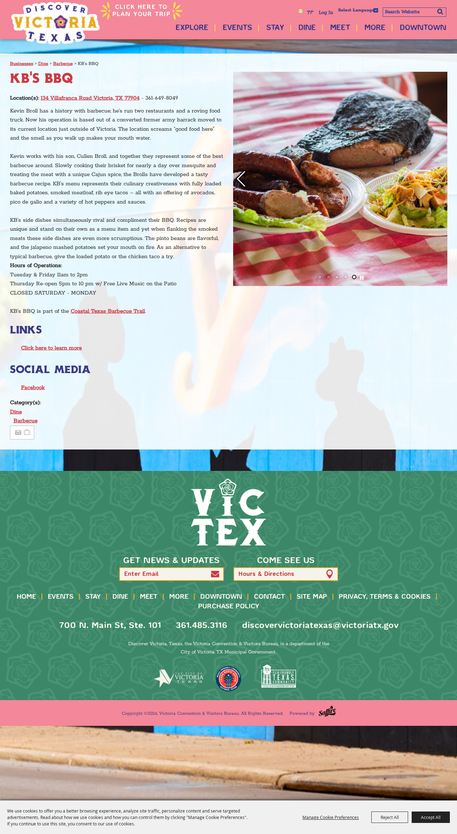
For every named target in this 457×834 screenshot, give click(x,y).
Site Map (312, 597)
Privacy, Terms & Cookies (385, 597)
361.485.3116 (201, 626)
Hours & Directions (266, 574)
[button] (439, 179)
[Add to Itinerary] (27, 432)
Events (237, 28)
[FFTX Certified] (278, 676)
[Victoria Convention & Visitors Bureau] (55, 23)
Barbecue (63, 63)
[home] (228, 512)
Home (26, 597)
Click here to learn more (51, 348)
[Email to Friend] (18, 432)
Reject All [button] (390, 817)
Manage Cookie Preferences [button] (330, 817)
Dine (307, 28)
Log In (326, 13)
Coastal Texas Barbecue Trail (108, 311)
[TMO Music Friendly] (228, 678)
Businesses (21, 63)
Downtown (423, 28)
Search (440, 11)
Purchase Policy (228, 606)
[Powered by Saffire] (327, 711)
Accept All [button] (431, 817)
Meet (340, 28)
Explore (192, 28)
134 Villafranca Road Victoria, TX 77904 (90, 98)
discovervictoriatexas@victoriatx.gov (320, 626)
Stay (275, 28)
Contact (269, 597)
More (375, 28)
